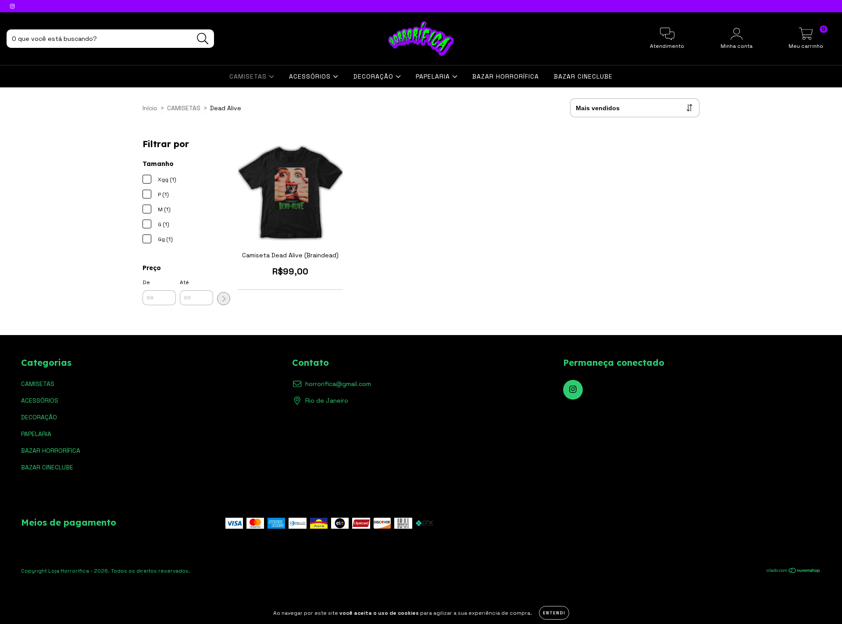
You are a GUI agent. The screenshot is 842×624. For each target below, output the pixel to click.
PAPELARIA (434, 76)
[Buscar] (203, 39)
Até (184, 282)
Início (150, 108)
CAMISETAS (249, 76)
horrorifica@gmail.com (338, 384)
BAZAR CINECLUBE (583, 76)
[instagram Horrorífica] (12, 6)
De (146, 282)
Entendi (554, 613)
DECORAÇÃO (374, 76)
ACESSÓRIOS (311, 76)
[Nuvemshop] (793, 571)
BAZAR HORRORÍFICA (505, 76)
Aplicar (223, 298)
